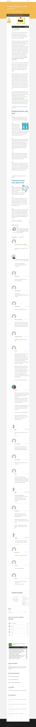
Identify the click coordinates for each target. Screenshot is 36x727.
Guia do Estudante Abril (15, 682)
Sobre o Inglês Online (10, 724)
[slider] (27, 27)
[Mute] (23, 647)
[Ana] (14, 230)
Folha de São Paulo (15, 679)
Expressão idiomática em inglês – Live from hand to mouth (17, 708)
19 (9, 21)
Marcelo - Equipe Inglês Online (21, 259)
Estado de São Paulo (15, 676)
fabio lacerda (17, 290)
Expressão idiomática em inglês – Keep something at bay (17, 704)
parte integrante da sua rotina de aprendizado (19, 58)
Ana (9, 11)
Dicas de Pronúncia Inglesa (17, 11)
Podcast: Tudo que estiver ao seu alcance (18, 643)
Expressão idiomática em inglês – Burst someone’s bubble (17, 699)
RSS (18, 29)
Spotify (15, 29)
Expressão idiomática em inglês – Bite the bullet (15, 713)
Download (17, 28)
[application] (20, 27)
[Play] (12, 26)
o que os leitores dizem (14, 690)
